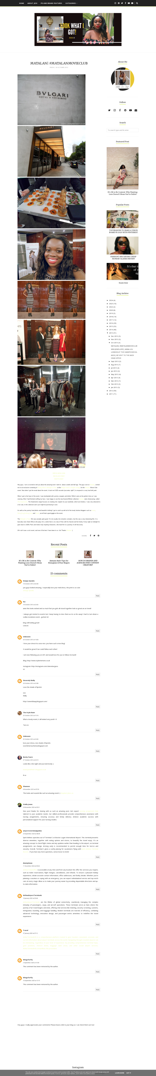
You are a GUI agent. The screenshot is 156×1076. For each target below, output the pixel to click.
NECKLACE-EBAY (59, 476)
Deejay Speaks (29, 581)
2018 (111, 317)
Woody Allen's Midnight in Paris (47, 487)
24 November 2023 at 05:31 (31, 807)
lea (24, 602)
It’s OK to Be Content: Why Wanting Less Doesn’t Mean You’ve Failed (122, 193)
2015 (111, 326)
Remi (19, 513)
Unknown (26, 637)
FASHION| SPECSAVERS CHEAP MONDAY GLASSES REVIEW (123, 258)
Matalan (92, 484)
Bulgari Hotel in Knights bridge (70, 487)
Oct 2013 (114, 343)
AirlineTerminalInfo (30, 937)
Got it (128, 1073)
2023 (111, 304)
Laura (93, 510)
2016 (111, 323)
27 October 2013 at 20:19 (30, 760)
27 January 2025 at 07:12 (30, 933)
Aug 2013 (114, 365)
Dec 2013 (114, 336)
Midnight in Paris (25, 519)
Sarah (37, 513)
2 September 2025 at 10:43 (31, 963)
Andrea (26, 513)
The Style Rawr (29, 712)
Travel (25, 930)
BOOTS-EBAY (58, 479)
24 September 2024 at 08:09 (31, 834)
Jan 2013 (114, 387)
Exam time (123, 283)
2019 (111, 313)
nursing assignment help (89, 811)
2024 (111, 300)
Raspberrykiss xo (67, 793)
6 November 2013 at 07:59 (31, 789)
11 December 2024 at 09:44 (31, 866)
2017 (111, 320)
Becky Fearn (28, 757)
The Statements (22, 502)
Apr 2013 (114, 378)
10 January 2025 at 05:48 (30, 898)
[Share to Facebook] (90, 535)
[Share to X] (94, 535)
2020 (111, 310)
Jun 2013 (114, 371)
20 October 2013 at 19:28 (30, 640)
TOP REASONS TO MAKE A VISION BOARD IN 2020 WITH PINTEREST (123, 231)
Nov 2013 (114, 339)
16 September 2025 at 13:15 (31, 980)
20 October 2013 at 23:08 (30, 683)
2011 (111, 394)
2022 (111, 307)
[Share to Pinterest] (98, 535)
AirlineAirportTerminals (32, 895)
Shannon (26, 786)
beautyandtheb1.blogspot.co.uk (34, 769)
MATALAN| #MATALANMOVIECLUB (124, 346)
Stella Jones (27, 804)
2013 (111, 333)
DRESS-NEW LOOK (59, 473)
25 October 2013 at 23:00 (30, 739)
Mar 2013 (114, 381)
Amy (22, 513)
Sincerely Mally (29, 680)
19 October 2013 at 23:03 (30, 605)
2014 (111, 330)
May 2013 (114, 374)
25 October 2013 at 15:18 (30, 715)
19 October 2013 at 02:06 (30, 584)
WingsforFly (28, 960)
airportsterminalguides (32, 831)
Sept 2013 (115, 361)
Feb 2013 (114, 384)
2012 (111, 391)
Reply (97, 596)
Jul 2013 (114, 368)
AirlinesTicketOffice (30, 870)
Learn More (119, 1073)
